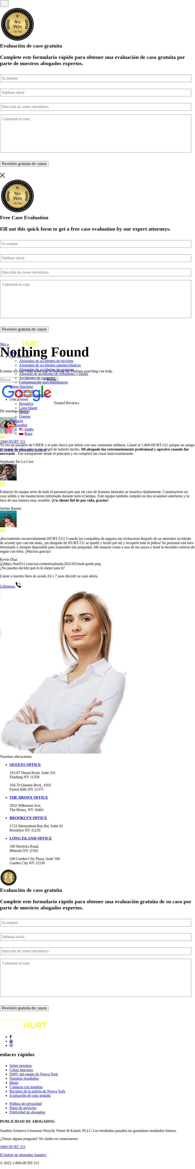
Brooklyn (26, 404)
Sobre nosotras (21, 1066)
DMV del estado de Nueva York (34, 1074)
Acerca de (26, 391)
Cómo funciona (21, 387)
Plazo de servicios (23, 1108)
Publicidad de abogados (27, 1112)
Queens (24, 416)
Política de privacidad (26, 1104)
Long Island (28, 408)
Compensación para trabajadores (43, 382)
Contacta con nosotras (26, 1087)
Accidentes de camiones (37, 378)
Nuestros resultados (33, 395)
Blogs (14, 1083)
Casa (13, 352)
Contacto (16, 421)
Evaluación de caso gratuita (30, 1095)
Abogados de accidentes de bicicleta (46, 361)
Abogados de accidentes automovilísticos (50, 365)
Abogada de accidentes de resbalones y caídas (53, 374)
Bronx (24, 412)
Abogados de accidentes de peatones (46, 369)
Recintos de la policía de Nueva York (37, 1091)
